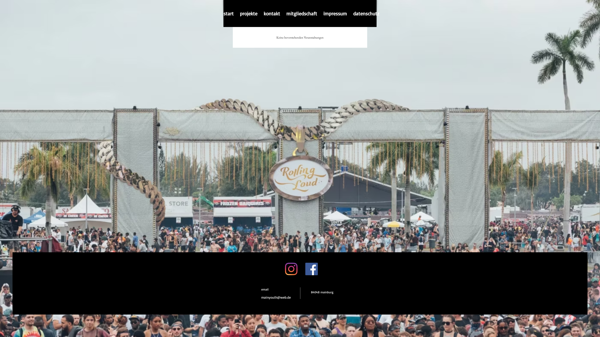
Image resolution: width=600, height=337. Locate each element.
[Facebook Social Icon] (311, 269)
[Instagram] (291, 269)
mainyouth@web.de (276, 297)
